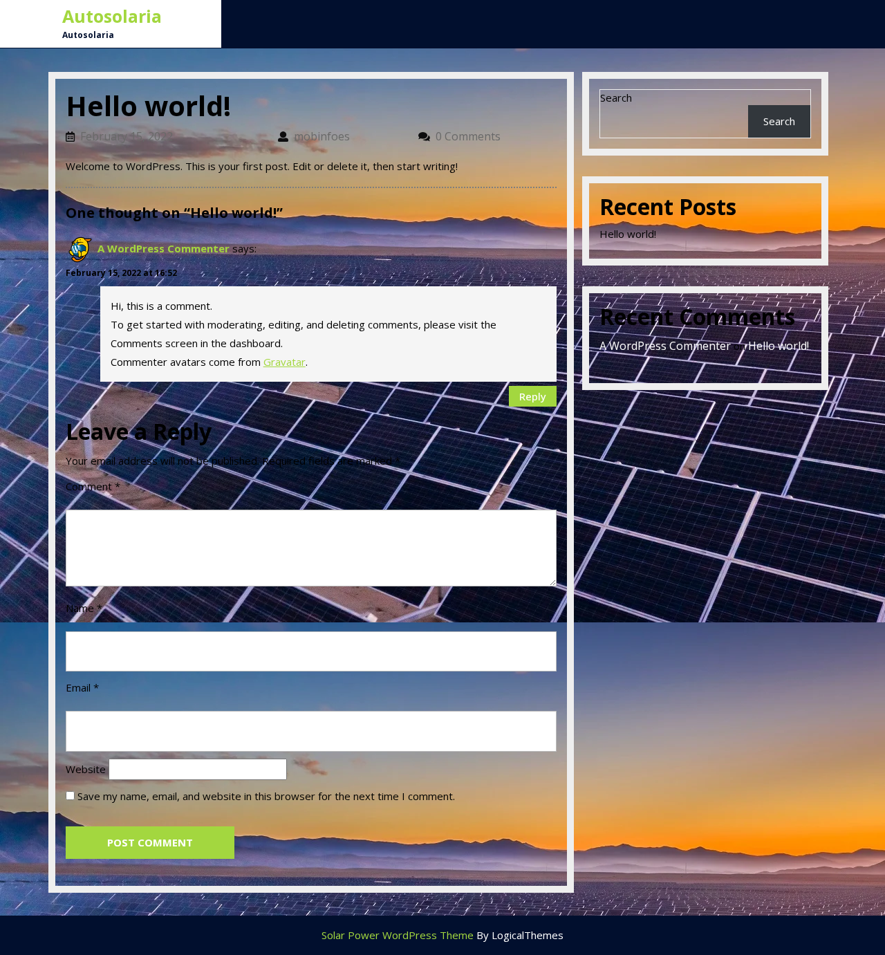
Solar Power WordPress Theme (398, 935)
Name (84, 608)
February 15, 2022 (172, 136)
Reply (532, 396)
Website (86, 769)
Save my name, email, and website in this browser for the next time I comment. (266, 796)
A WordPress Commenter (163, 248)
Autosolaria (112, 16)
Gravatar (284, 362)
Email (82, 687)
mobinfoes (349, 136)
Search (616, 97)
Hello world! (627, 234)
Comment (93, 486)
